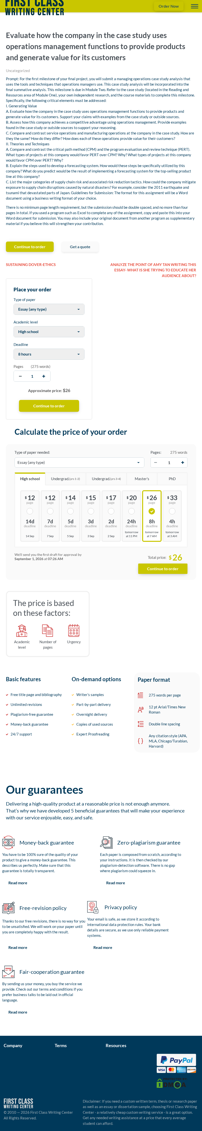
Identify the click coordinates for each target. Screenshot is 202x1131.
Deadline (21, 344)
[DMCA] (172, 1082)
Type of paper (24, 299)
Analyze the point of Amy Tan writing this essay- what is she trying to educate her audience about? (153, 270)
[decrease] (20, 376)
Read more (17, 882)
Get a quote (80, 246)
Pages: (156, 452)
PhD (172, 478)
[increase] (43, 376)
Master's (142, 478)
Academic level (26, 322)
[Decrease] (155, 462)
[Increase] (182, 462)
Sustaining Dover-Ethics (31, 264)
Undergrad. (65, 478)
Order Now (169, 6)
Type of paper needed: (32, 452)
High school (30, 478)
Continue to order (30, 246)
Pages (18, 366)
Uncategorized (18, 70)
